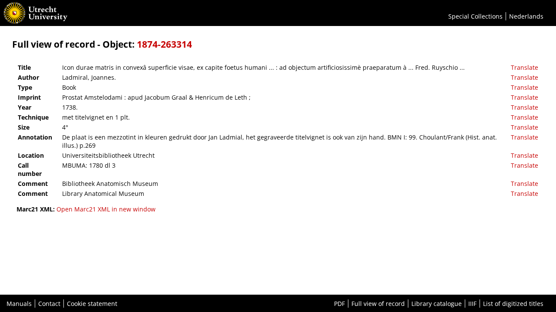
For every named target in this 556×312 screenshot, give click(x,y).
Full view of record (378, 303)
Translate (524, 67)
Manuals (19, 303)
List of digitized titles (513, 303)
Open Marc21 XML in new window (106, 209)
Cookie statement (92, 303)
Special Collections (475, 16)
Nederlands (526, 16)
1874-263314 (164, 44)
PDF (339, 303)
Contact (49, 303)
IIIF (472, 303)
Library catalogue (436, 303)
